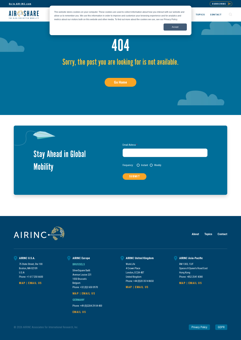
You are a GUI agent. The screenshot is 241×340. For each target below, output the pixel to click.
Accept (175, 27)
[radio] (142, 165)
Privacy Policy (199, 327)
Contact (216, 14)
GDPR (221, 327)
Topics (200, 14)
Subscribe (219, 3)
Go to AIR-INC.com (20, 3)
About (195, 234)
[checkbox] (172, 165)
